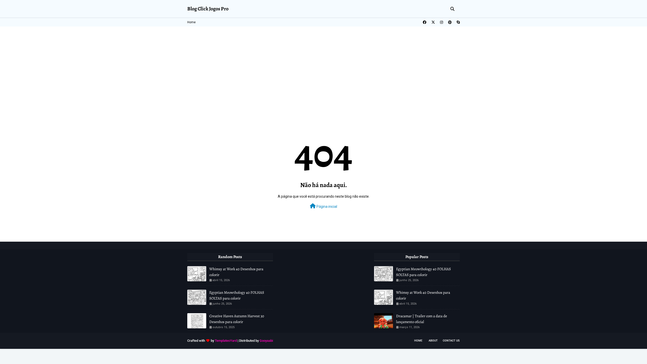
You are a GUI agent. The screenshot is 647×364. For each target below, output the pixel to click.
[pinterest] (450, 22)
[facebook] (425, 22)
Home (191, 22)
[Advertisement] (323, 64)
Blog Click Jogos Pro (207, 8)
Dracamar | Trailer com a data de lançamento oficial (421, 318)
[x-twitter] (433, 22)
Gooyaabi (266, 341)
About (433, 340)
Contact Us (451, 340)
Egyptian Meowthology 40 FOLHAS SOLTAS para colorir (236, 295)
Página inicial (326, 206)
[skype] (457, 22)
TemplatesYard (226, 341)
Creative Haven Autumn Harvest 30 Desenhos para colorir (236, 318)
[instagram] (441, 22)
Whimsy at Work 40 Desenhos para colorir (236, 271)
